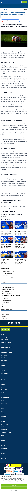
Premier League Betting (8, 287)
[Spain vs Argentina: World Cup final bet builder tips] (7, 254)
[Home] (1, 10)
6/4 (11, 181)
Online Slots (5, 318)
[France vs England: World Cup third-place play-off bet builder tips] (21, 239)
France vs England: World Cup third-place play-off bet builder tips (20, 246)
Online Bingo (5, 312)
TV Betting (4, 304)
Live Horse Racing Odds (8, 278)
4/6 (1, 115)
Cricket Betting (5, 307)
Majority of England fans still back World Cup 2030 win (6, 246)
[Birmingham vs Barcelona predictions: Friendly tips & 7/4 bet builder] (21, 225)
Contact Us (5, 329)
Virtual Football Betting (7, 293)
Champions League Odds (8, 289)
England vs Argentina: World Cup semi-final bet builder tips (20, 261)
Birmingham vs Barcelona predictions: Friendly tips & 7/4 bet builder (20, 231)
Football (6, 10)
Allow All (14, 485)
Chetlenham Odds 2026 (8, 271)
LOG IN (19, 2)
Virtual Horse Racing (7, 280)
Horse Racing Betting (7, 273)
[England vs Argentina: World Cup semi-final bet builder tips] (21, 254)
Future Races (5, 275)
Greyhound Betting (7, 300)
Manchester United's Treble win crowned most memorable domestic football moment (6, 231)
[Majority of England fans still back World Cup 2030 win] (7, 239)
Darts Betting (5, 302)
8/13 (24, 85)
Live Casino (5, 316)
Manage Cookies (14, 490)
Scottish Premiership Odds (8, 291)
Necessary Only (14, 488)
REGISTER (24, 2)
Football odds (5, 285)
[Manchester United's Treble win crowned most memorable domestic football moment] (7, 225)
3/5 (13, 143)
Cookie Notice (22, 480)
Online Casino (5, 314)
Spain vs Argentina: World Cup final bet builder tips (6, 261)
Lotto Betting (5, 298)
